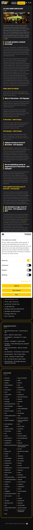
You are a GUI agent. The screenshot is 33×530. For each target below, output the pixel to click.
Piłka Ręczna (8, 460)
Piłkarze (22, 93)
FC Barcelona (24, 221)
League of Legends (22, 436)
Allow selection (16, 290)
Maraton (20, 443)
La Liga (4, 10)
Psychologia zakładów (23, 467)
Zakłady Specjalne (22, 507)
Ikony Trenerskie (9, 424)
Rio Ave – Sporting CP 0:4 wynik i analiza (14, 356)
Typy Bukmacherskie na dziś (11, 299)
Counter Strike (21, 390)
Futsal (19, 411)
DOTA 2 (19, 392)
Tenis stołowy (8, 496)
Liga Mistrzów (8, 440)
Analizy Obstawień (22, 378)
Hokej (19, 415)
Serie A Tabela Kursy (9, 316)
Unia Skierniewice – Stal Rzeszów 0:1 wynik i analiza (17, 351)
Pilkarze (20, 463)
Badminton (7, 380)
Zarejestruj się (21, 3)
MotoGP (20, 449)
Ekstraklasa (21, 394)
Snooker (20, 479)
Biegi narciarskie (9, 385)
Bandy (19, 380)
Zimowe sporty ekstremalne (21, 510)
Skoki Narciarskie (22, 477)
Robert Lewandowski (8, 148)
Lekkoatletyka (8, 438)
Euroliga (20, 399)
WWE (6, 505)
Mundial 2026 (8, 451)
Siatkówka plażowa (9, 477)
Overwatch (20, 456)
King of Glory (21, 426)
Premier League (8, 467)
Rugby (19, 472)
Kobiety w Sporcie (9, 429)
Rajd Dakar (20, 470)
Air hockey (7, 378)
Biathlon (20, 383)
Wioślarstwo (21, 500)
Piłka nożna (20, 458)
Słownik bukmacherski (10, 479)
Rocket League (8, 472)
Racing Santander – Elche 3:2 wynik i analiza (15, 354)
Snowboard (8, 482)
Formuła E (7, 408)
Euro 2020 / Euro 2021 (23, 397)
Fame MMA (20, 401)
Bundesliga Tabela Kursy (10, 313)
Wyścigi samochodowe (10, 507)
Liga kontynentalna (22, 438)
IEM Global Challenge (23, 418)
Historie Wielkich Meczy (10, 415)
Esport (6, 397)
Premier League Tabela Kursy (12, 301)
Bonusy (6, 387)
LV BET (4, 3)
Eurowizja (7, 401)
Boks (19, 385)
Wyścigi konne (21, 505)
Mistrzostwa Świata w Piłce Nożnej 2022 (23, 446)
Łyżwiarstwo (8, 443)
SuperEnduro (21, 486)
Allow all (16, 286)
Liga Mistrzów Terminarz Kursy (12, 304)
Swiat (6, 489)
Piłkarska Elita (8, 463)
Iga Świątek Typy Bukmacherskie (12, 311)
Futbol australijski (9, 411)
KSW (6, 433)
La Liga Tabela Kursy (9, 306)
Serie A (6, 475)
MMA (6, 449)
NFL (18, 453)
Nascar (6, 453)
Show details (24, 281)
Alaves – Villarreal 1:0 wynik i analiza (13, 335)
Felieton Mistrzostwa (10, 404)
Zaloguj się (14, 3)
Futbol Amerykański (22, 408)
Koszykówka (8, 431)
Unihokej (20, 498)
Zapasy (6, 510)
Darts (6, 392)
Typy (19, 496)
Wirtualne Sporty (9, 503)
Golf (6, 413)
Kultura (20, 433)
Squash (6, 484)
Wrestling (20, 503)
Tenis (19, 493)
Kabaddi (6, 426)
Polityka (20, 465)
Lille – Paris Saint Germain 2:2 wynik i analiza (15, 359)
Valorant (7, 500)
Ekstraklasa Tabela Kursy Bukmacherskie (14, 309)
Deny (16, 294)
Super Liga (7, 486)
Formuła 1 (20, 406)
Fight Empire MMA (9, 406)
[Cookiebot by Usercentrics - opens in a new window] (24, 234)
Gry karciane (21, 413)
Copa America (8, 390)
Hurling (6, 418)
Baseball (7, 383)
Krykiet (19, 431)
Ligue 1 (19, 440)
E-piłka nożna (8, 394)
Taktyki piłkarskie (22, 491)
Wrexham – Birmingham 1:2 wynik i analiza (15, 341)
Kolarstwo (20, 429)
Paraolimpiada (8, 458)
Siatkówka (20, 475)
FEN (18, 404)
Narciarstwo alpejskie (23, 451)
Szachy (19, 489)
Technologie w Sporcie (10, 493)
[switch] (29, 265)
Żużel (6, 514)
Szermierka (7, 491)
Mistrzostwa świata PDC (10, 445)
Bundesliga (20, 387)
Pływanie (7, 465)
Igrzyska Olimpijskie (9, 420)
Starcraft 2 (20, 484)
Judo (19, 424)
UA (5, 498)
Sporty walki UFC (22, 482)
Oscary (6, 456)
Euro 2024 (7, 399)
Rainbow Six (7, 470)
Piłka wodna (21, 460)
